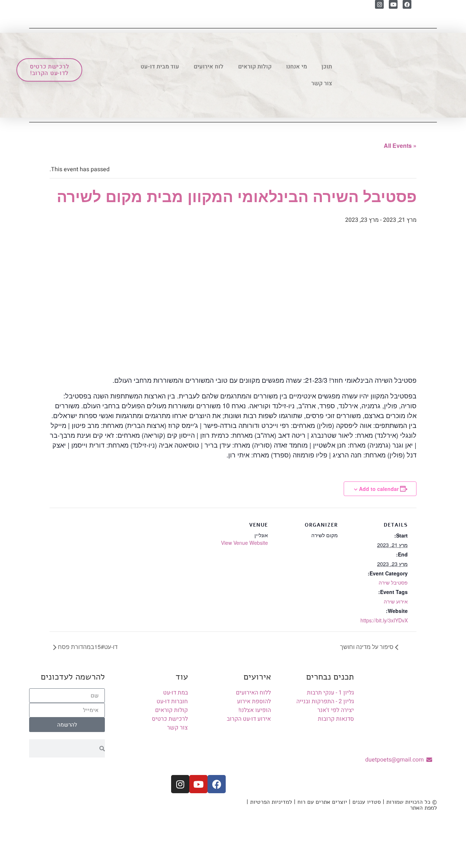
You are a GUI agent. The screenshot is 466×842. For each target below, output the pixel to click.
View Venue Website (244, 542)
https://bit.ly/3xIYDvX (384, 620)
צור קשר (321, 83)
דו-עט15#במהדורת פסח (87, 646)
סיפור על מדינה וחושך (367, 646)
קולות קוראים (255, 66)
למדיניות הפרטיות (271, 802)
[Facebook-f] (217, 784)
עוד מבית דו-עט (160, 66)
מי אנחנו (296, 66)
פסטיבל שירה (393, 582)
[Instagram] (379, 4)
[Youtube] (393, 4)
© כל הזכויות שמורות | (409, 802)
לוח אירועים (209, 66)
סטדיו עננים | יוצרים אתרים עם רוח (339, 802)
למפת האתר (423, 808)
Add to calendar (379, 488)
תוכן (326, 66)
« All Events (400, 145)
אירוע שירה (396, 601)
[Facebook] (407, 4)
